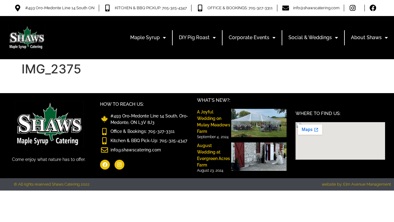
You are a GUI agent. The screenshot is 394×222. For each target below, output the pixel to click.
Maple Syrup (145, 37)
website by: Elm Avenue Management (356, 184)
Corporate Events (249, 37)
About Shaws (366, 37)
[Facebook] (105, 165)
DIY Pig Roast (194, 37)
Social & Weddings (310, 37)
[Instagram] (119, 165)
